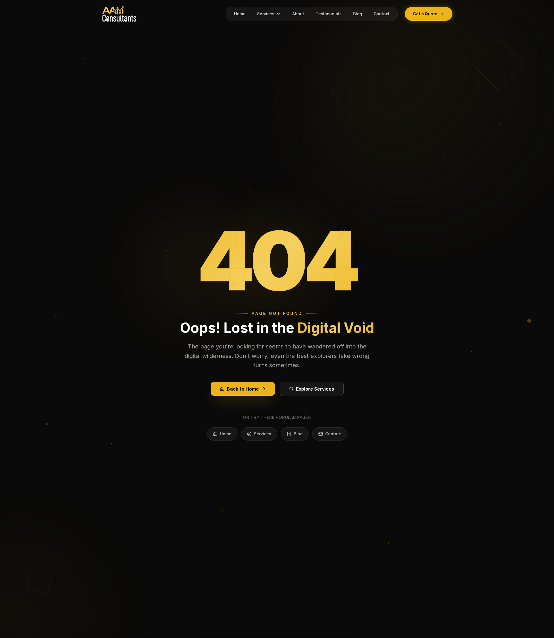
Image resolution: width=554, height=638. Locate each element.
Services (265, 13)
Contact (382, 13)
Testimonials (329, 13)
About (298, 13)
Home (240, 13)
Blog (357, 13)
